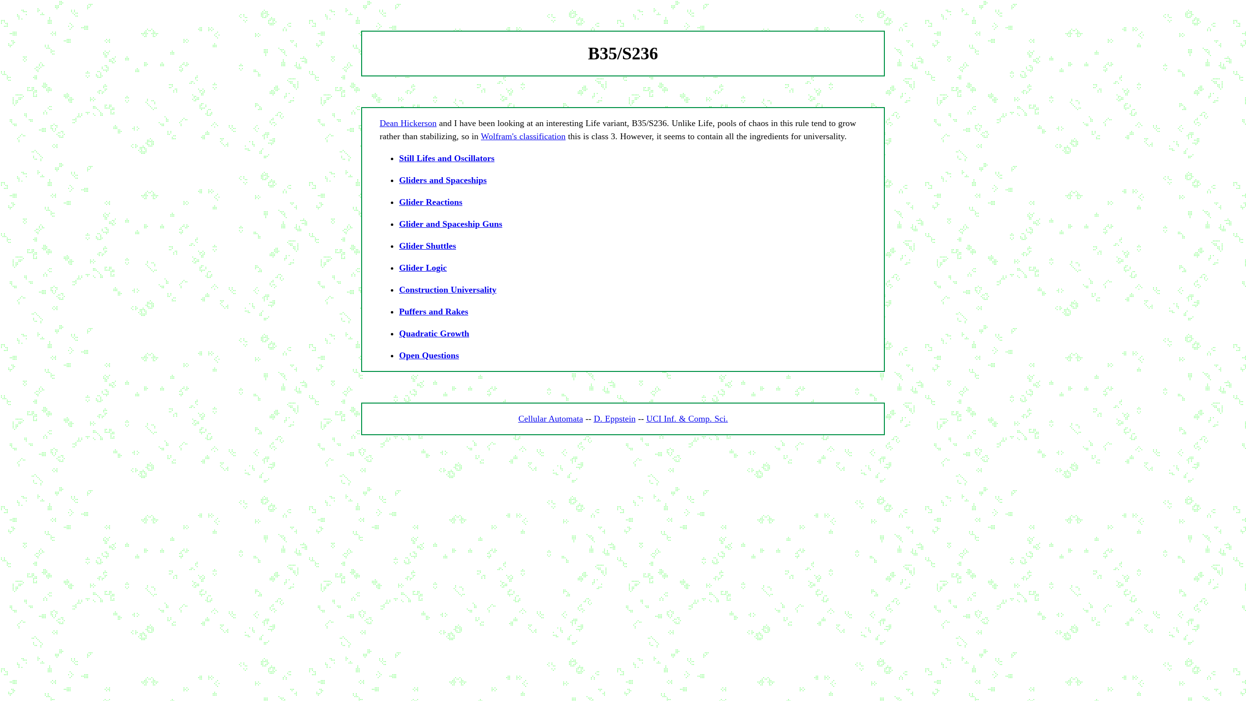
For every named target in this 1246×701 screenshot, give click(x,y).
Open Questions (429, 355)
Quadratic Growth (434, 333)
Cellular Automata (550, 419)
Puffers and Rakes (433, 311)
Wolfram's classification (523, 136)
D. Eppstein (615, 419)
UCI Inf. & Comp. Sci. (687, 419)
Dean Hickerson (408, 123)
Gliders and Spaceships (443, 180)
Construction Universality (447, 290)
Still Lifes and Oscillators (447, 158)
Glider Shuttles (427, 246)
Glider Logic (423, 268)
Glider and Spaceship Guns (450, 224)
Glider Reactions (430, 202)
